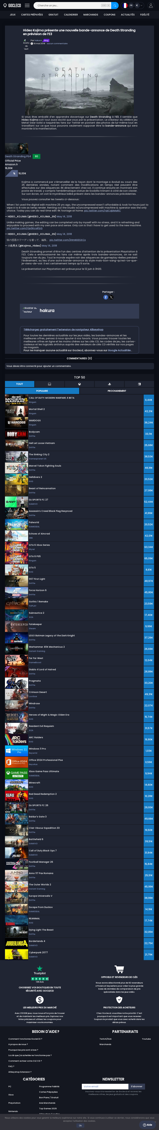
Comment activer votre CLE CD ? (25, 1060)
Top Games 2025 (48, 1108)
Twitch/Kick (105, 1038)
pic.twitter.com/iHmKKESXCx (68, 240)
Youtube (146, 1038)
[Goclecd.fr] (12, 5)
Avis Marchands (47, 1102)
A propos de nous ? (18, 1044)
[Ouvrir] (27, 5)
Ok (80, 1125)
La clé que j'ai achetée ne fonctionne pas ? (30, 1055)
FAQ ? (11, 1066)
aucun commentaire (57, 43)
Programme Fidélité (49, 1086)
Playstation (14, 1102)
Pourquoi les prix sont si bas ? (23, 1049)
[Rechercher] (115, 5)
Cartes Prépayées (48, 1091)
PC (9, 1086)
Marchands (105, 1044)
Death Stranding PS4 (18, 156)
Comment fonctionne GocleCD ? (25, 1038)
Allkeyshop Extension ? (20, 1071)
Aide (149, 1124)
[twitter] (111, 297)
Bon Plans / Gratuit (49, 1097)
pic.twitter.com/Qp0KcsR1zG (25, 228)
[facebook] (106, 297)
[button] (150, 5)
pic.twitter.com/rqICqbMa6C (102, 210)
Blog (46, 40)
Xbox (11, 1094)
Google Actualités (119, 350)
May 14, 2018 (64, 216)
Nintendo (13, 1111)
